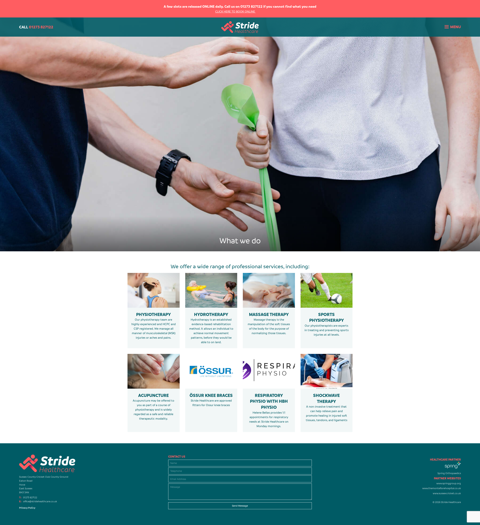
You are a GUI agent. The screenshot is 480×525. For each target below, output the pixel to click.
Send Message (240, 505)
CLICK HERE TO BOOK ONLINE (235, 11)
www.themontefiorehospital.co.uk (441, 488)
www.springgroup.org (448, 483)
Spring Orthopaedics (449, 473)
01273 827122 (30, 497)
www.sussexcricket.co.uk (447, 493)
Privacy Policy (27, 507)
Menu (455, 27)
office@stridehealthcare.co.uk (40, 501)
